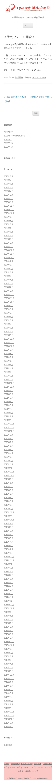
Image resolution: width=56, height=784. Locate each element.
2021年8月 (8, 394)
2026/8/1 (8, 139)
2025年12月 (9, 206)
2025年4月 (8, 235)
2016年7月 (8, 619)
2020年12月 (9, 424)
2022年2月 (8, 376)
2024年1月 (8, 291)
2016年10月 (9, 608)
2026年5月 (8, 187)
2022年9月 (8, 350)
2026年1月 (8, 202)
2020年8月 (8, 438)
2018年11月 (9, 516)
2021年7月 (8, 398)
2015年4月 (8, 664)
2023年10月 (9, 302)
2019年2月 (8, 505)
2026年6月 (8, 184)
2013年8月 (8, 726)
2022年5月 (8, 365)
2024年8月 (8, 265)
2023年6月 (8, 317)
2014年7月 (8, 689)
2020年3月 (8, 457)
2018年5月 (8, 538)
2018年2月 (8, 549)
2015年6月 (8, 656)
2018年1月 (8, 553)
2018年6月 (8, 534)
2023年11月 (9, 298)
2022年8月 (8, 353)
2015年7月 (8, 653)
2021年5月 (8, 405)
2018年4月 (8, 542)
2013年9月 (8, 723)
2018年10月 (9, 520)
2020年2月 (8, 461)
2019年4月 (8, 497)
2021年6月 (8, 401)
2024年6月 (8, 272)
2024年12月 (9, 250)
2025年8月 (8, 221)
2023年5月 (8, 320)
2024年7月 (8, 269)
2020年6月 (8, 446)
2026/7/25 (8, 143)
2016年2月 (8, 638)
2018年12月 (9, 512)
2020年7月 (8, 442)
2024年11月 (9, 254)
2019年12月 (9, 468)
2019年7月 (8, 486)
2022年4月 (8, 368)
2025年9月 (8, 217)
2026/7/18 (8, 147)
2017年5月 (8, 582)
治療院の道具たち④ (41, 97)
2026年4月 (8, 191)
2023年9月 (8, 305)
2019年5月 (8, 494)
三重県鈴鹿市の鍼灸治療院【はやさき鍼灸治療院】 (28, 778)
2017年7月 (8, 575)
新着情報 (19, 77)
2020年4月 (8, 453)
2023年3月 (8, 328)
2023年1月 (8, 335)
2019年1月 (8, 509)
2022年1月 (8, 379)
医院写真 (37, 764)
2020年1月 (8, 464)
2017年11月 (9, 560)
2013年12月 (9, 712)
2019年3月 (8, 501)
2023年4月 (8, 324)
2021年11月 (9, 387)
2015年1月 (8, 671)
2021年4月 (8, 409)
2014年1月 (8, 708)
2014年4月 (8, 697)
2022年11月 (9, 342)
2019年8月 (8, 483)
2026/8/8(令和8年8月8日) (15, 136)
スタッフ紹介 (15, 767)
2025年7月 (8, 224)
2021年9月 (8, 390)
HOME (6, 764)
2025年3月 (8, 239)
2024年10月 (9, 257)
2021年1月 (8, 420)
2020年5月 (8, 449)
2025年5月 (8, 232)
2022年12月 (9, 339)
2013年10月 (9, 719)
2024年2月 (8, 287)
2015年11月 (9, 641)
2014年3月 (8, 701)
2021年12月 (9, 383)
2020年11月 (9, 427)
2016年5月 (8, 627)
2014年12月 (9, 675)
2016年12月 (9, 601)
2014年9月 (8, 682)
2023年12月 (9, 294)
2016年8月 (8, 616)
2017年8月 (8, 571)
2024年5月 (8, 276)
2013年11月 (9, 715)
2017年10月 (9, 564)
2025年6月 (8, 228)
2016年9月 (8, 612)
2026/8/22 (8, 132)
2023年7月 (8, 313)
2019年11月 (9, 472)
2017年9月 (8, 568)
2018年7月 (8, 531)
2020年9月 (8, 435)
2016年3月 (8, 634)
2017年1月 (8, 597)
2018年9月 (8, 523)
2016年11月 (9, 605)
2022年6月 (8, 361)
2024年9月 (8, 261)
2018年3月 (8, 545)
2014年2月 (8, 704)
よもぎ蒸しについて (29, 771)
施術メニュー (26, 764)
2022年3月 (8, 372)
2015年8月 (8, 649)
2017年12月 (9, 557)
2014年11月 (9, 678)
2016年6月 (8, 623)
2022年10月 (9, 346)
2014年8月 (8, 686)
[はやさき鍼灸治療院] (28, 9)
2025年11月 (9, 209)
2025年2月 (8, 243)
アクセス (26, 767)
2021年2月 (8, 416)
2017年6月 (8, 579)
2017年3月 (8, 590)
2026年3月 (8, 195)
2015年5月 (8, 660)
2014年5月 (8, 693)
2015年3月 (8, 667)
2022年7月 (8, 357)
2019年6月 (8, 490)
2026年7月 (8, 180)
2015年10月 (9, 645)
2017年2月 (8, 593)
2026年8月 (8, 176)
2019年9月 (8, 479)
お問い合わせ (37, 767)
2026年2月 (8, 198)
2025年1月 (8, 246)
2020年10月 (9, 431)
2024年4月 (8, 280)
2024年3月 (8, 283)
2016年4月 (8, 630)
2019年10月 (9, 475)
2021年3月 (8, 413)
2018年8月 (8, 527)
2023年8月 (8, 309)
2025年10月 (9, 213)
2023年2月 (8, 331)
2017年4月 (8, 586)
